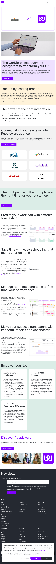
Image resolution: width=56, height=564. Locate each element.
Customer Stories (42, 513)
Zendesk (3, 541)
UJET (2, 539)
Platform (3, 518)
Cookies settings (25, 558)
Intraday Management (6, 511)
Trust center (40, 532)
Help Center (22, 509)
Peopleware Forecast (15, 235)
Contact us (22, 536)
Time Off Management (6, 513)
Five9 (2, 531)
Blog (39, 504)
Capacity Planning (5, 507)
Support (21, 499)
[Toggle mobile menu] (54, 2)
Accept (35, 558)
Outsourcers (4, 525)
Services (21, 502)
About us (21, 531)
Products (3, 499)
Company (21, 528)
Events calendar (41, 506)
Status (21, 511)
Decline (46, 558)
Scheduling (3, 509)
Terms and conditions (43, 536)
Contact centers (5, 523)
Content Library (41, 507)
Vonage (3, 536)
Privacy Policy (43, 550)
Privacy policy (41, 538)
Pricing (2, 502)
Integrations (4, 528)
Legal (39, 528)
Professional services (25, 507)
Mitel (2, 534)
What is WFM (41, 502)
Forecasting (4, 506)
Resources (40, 499)
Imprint (39, 534)
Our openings (22, 541)
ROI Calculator (41, 509)
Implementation (24, 504)
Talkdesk (3, 538)
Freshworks (4, 532)
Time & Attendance (5, 514)
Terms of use (41, 531)
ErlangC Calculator (42, 511)
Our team (21, 532)
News (20, 534)
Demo (2, 504)
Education (3, 516)
